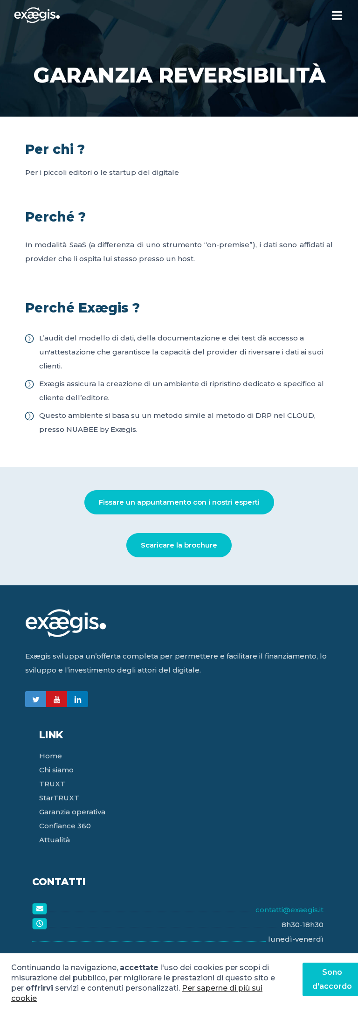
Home (50, 755)
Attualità (54, 839)
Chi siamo (56, 769)
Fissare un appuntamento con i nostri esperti (179, 502)
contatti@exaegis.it (289, 909)
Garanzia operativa (72, 811)
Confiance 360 (65, 825)
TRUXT (52, 783)
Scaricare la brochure (179, 545)
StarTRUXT (59, 797)
